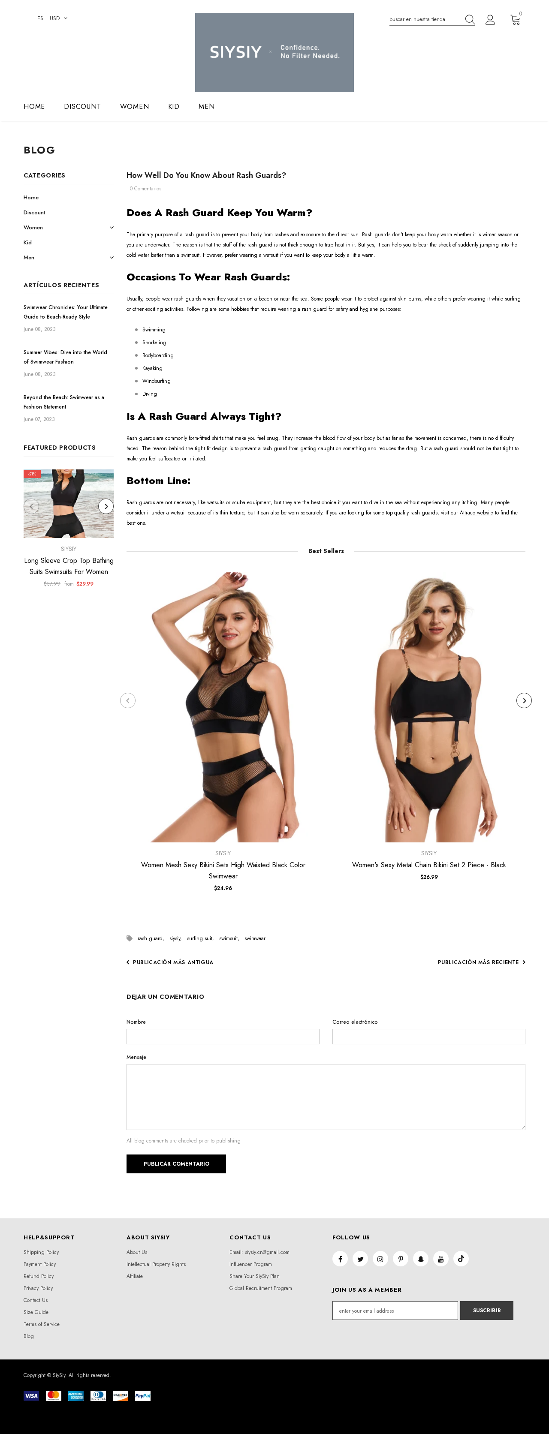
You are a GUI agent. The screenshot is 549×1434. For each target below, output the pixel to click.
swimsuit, (231, 938)
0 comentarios (145, 188)
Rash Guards (255, 276)
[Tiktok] (461, 1258)
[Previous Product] (31, 506)
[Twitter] (360, 1258)
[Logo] (274, 52)
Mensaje (136, 1057)
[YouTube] (441, 1258)
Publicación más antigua (173, 962)
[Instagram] (380, 1258)
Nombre (136, 1022)
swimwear (254, 938)
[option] (68, 531)
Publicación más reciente (478, 962)
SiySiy (68, 548)
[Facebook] (340, 1258)
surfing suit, (203, 938)
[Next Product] (106, 506)
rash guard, (153, 938)
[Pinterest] (400, 1258)
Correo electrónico (355, 1022)
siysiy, (178, 938)
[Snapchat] (420, 1258)
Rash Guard (195, 212)
